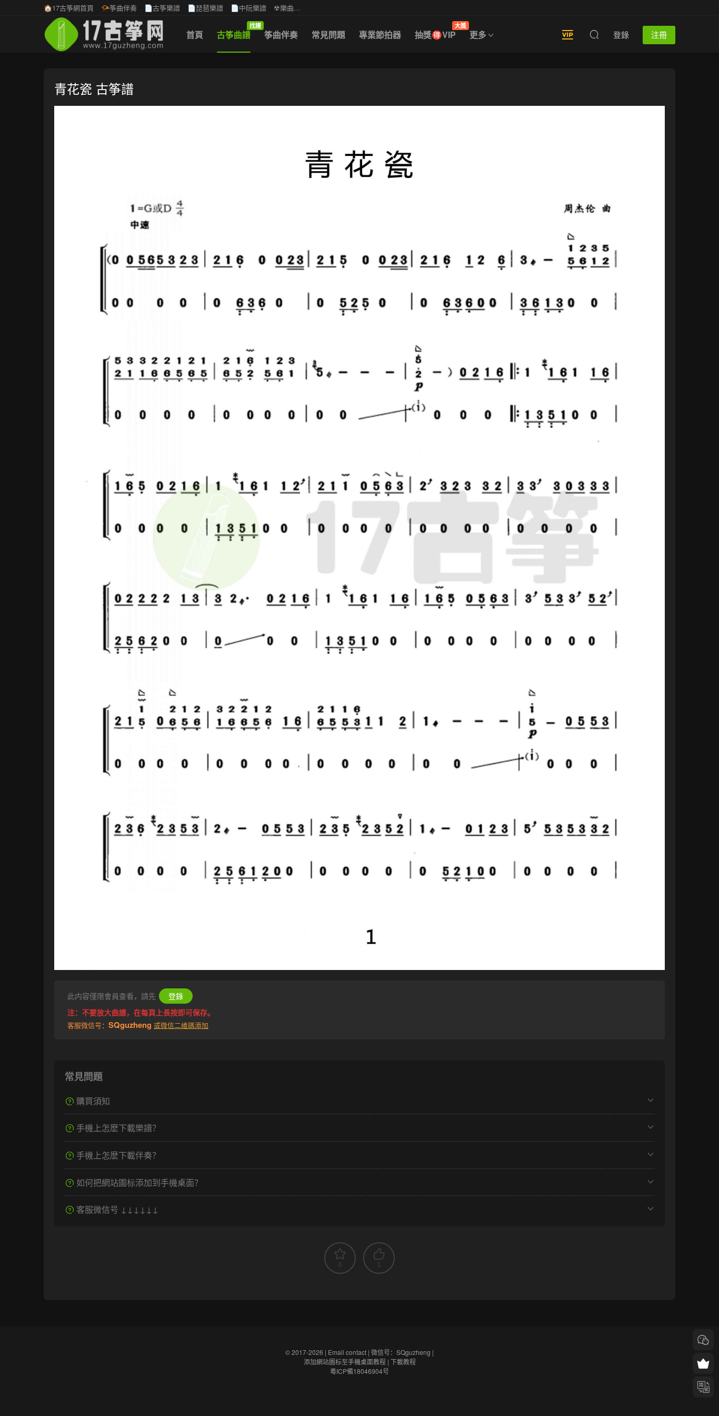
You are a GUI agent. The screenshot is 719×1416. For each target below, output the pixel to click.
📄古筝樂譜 (162, 8)
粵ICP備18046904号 (359, 1371)
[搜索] (594, 34)
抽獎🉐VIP (439, 31)
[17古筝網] (104, 34)
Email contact (347, 1352)
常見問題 (328, 34)
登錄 (175, 996)
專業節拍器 (380, 34)
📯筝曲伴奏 (119, 8)
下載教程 (403, 1361)
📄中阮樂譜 (248, 8)
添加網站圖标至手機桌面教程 (345, 1361)
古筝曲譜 (237, 31)
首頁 (194, 34)
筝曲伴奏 (281, 34)
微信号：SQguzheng (401, 1352)
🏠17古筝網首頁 (69, 8)
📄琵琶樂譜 (205, 8)
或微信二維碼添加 (181, 1025)
